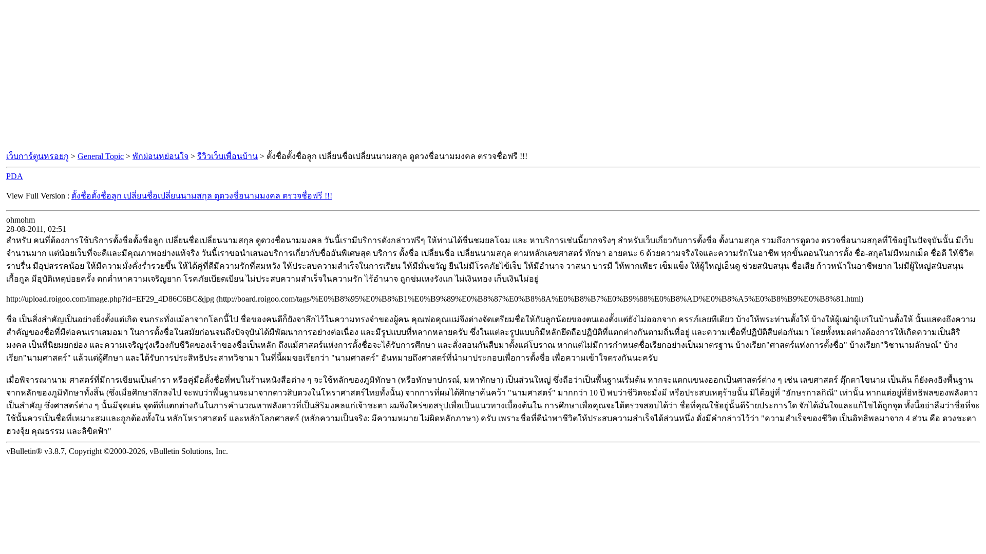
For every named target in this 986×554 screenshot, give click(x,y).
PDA (14, 176)
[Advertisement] (493, 76)
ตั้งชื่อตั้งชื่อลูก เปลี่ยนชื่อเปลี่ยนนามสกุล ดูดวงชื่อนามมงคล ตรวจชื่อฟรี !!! (201, 195)
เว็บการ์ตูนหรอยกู (37, 156)
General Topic (101, 156)
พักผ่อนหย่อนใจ (160, 156)
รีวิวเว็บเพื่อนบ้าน (227, 156)
